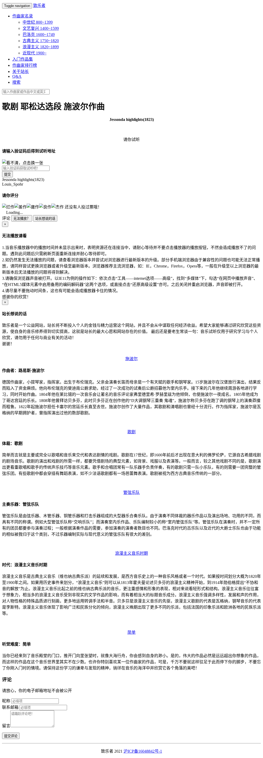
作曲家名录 (22, 16)
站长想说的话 (45, 218)
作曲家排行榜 (24, 65)
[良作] (45, 207)
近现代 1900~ (34, 53)
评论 (6, 218)
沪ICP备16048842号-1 (143, 751)
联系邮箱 (10, 707)
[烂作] (8, 207)
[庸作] (33, 207)
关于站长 (20, 71)
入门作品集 (22, 59)
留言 (6, 726)
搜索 (16, 82)
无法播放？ (21, 218)
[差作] (20, 207)
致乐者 (39, 5)
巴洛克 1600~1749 (39, 34)
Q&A (17, 76)
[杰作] (57, 207)
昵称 (6, 701)
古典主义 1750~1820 (41, 41)
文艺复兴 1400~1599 (41, 28)
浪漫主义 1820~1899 (41, 47)
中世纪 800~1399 (38, 22)
